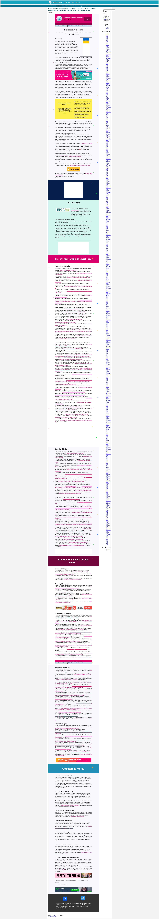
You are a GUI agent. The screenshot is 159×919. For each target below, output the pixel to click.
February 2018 (108, 256)
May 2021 (107, 175)
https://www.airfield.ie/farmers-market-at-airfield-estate (78, 277)
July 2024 (107, 90)
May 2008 (107, 517)
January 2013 (107, 392)
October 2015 (107, 318)
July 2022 (107, 144)
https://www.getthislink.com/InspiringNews (70, 805)
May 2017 (107, 276)
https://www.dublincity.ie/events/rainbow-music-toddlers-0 (67, 679)
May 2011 (107, 437)
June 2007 (107, 542)
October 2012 (107, 399)
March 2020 (107, 206)
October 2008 (107, 506)
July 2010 (107, 459)
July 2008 (107, 513)
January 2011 (107, 446)
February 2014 (108, 363)
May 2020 (107, 202)
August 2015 (107, 323)
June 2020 (107, 200)
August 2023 (107, 115)
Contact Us (72, 6)
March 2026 (107, 46)
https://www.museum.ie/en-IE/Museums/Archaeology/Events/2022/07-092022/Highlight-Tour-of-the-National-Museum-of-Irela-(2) (73, 732)
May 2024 (107, 95)
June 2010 (107, 461)
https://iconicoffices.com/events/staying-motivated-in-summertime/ (71, 629)
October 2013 (107, 372)
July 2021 (107, 171)
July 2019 (107, 224)
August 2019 (107, 222)
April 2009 (107, 493)
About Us (65, 6)
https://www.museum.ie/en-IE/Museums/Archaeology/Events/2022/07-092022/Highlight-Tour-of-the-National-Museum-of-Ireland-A (73, 622)
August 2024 (107, 88)
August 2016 (107, 296)
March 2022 (107, 153)
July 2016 (107, 298)
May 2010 (107, 464)
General (107, 549)
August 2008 (107, 510)
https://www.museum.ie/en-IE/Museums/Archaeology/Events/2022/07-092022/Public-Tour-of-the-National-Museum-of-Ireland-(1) (73, 301)
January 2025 (107, 77)
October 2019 (107, 218)
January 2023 (107, 130)
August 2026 (107, 34)
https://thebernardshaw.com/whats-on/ (83, 335)
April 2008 (107, 519)
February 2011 (108, 443)
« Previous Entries (52, 916)
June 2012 (107, 408)
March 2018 (107, 253)
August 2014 (107, 350)
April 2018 (107, 251)
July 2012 (107, 405)
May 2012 (107, 410)
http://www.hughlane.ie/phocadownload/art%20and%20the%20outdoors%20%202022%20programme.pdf (73, 331)
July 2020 (107, 198)
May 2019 (107, 229)
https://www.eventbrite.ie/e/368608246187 (72, 348)
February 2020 (108, 209)
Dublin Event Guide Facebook (61, 25)
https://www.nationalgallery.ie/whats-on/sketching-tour (71, 359)
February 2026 (108, 48)
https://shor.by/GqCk (60, 869)
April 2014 (107, 358)
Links (87, 6)
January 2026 (107, 50)
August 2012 (107, 403)
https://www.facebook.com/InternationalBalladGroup (73, 392)
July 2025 (107, 63)
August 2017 (107, 269)
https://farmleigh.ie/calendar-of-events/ (80, 571)
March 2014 (107, 361)
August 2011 (107, 430)
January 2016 (107, 312)
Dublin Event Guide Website (73, 25)
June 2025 (107, 66)
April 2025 (107, 70)
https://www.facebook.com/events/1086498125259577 (79, 751)
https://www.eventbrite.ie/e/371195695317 (82, 674)
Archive (58, 6)
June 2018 (107, 247)
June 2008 (107, 515)
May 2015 (107, 329)
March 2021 (107, 180)
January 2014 (107, 365)
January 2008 (107, 526)
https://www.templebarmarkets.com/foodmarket (65, 322)
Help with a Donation (86, 25)
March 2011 (107, 441)
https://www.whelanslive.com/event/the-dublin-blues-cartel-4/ (72, 545)
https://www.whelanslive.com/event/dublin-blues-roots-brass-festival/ (70, 395)
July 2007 (107, 540)
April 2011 (107, 439)
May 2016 (107, 303)
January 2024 (107, 104)
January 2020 (107, 211)
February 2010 (108, 470)
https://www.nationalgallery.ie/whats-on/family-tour (70, 493)
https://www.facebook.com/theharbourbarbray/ (73, 406)
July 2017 (107, 271)
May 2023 (107, 122)
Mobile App (80, 6)
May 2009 (107, 490)
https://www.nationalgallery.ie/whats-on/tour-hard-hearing (70, 712)
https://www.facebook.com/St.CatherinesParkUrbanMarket (71, 481)
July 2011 (107, 432)
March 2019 (107, 231)
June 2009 (107, 488)
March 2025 (107, 72)
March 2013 (107, 388)
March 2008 (107, 522)
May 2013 (107, 383)
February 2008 (108, 524)
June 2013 (107, 381)
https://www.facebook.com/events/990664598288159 (73, 311)
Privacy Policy (107, 28)
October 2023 (107, 110)
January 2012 (107, 419)
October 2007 (107, 533)
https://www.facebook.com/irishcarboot (68, 270)
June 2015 (107, 327)
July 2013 (107, 379)
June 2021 (107, 173)
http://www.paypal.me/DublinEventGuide (69, 155)
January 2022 (107, 157)
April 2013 (107, 385)
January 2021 (107, 184)
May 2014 (107, 356)
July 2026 (107, 37)
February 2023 (108, 128)
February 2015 (108, 336)
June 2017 (107, 274)
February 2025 (108, 75)
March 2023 (107, 126)
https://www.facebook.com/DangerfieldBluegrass (82, 656)
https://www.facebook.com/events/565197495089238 (79, 528)
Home (53, 6)
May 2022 (107, 148)
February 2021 (108, 182)
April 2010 (107, 466)
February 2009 (108, 497)
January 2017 (107, 285)
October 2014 (107, 345)
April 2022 (107, 151)
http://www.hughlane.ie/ (77, 329)
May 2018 (107, 249)
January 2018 (107, 258)
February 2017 (108, 282)
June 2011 (107, 434)
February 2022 (108, 155)
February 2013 (108, 390)
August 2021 (107, 168)
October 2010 (107, 452)
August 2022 (107, 142)
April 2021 (107, 177)
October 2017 (107, 265)
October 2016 (107, 291)
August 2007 (107, 537)
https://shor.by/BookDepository (77, 816)
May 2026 (107, 41)
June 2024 (107, 92)
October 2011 (107, 426)
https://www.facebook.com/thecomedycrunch (78, 542)
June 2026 (107, 39)
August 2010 (107, 457)
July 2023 (107, 117)
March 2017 (107, 280)
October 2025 (107, 57)
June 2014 (107, 354)
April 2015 (107, 332)
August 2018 (107, 242)
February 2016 (108, 309)
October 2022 (107, 137)
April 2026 (107, 43)
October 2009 (107, 479)
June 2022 (107, 146)
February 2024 (108, 101)
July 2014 (107, 352)
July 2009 (107, 486)
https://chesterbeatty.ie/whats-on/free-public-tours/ (77, 649)
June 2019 (107, 227)
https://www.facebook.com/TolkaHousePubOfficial (66, 417)
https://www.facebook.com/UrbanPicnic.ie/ (77, 314)
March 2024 (107, 99)
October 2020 (107, 191)
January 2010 (107, 472)
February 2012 (108, 417)
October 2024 (107, 84)
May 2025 (107, 68)
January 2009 (107, 499)
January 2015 (107, 338)
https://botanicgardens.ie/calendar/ (74, 319)
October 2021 (107, 164)
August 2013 (107, 376)
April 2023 (107, 124)
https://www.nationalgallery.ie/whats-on (67, 338)
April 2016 (107, 305)
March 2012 (107, 414)
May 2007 (107, 544)
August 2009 (107, 484)
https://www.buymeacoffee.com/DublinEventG (80, 165)
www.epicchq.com (75, 209)
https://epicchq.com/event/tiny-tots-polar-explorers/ (74, 236)
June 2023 (107, 119)
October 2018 (107, 238)
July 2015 (107, 325)
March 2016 (107, 307)
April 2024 (107, 97)
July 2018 (107, 244)
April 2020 (107, 204)
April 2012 (107, 412)
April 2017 (107, 278)
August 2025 (107, 61)
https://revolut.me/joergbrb (75, 156)
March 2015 (107, 334)
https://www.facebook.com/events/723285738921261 (76, 414)
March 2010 (107, 468)
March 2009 (107, 495)
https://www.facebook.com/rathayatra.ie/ (74, 308)
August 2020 (107, 195)
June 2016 (107, 300)
